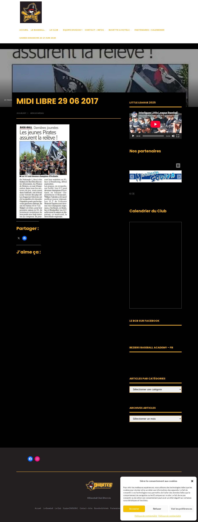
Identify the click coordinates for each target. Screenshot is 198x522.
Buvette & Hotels (119, 30)
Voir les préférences (181, 509)
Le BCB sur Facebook (144, 321)
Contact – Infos (94, 30)
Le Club (54, 30)
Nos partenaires (145, 151)
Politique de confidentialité (146, 516)
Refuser (157, 509)
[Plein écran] (177, 135)
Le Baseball (38, 30)
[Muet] (173, 135)
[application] (155, 124)
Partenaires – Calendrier (149, 30)
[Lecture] (133, 135)
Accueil (23, 30)
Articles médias (37, 113)
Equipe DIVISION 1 (72, 30)
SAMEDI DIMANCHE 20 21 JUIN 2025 (37, 38)
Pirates (10, 100)
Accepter (134, 509)
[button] (192, 481)
